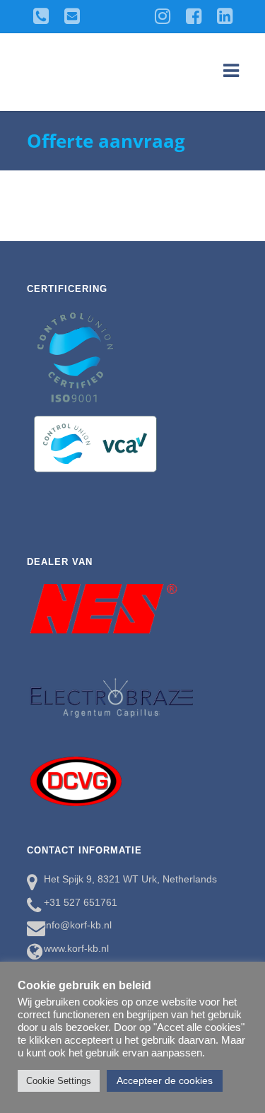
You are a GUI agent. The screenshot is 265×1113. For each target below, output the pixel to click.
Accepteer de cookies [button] (165, 1080)
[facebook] (193, 14)
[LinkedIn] (225, 14)
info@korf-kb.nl (78, 925)
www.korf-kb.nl (76, 948)
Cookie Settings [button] (58, 1081)
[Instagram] (162, 14)
